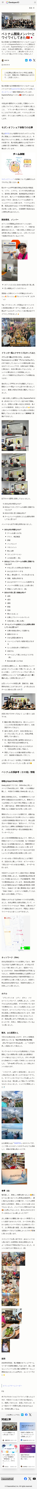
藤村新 (7, 133)
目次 (30, 8)
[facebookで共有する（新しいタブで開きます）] (30, 60)
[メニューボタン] (3, 2)
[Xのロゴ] (29, 1478)
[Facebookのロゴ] (25, 1478)
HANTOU (17, 1143)
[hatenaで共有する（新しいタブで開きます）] (26, 60)
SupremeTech (16, 89)
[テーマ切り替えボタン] (35, 2)
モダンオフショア (8, 179)
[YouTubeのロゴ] (34, 1478)
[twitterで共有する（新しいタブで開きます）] (34, 60)
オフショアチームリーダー (12, 1386)
